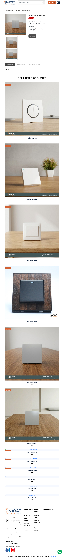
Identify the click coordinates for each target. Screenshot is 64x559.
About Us (26, 513)
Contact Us (37, 530)
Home (7, 11)
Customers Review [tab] (34, 64)
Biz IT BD (53, 556)
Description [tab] (10, 64)
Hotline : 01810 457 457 (11, 544)
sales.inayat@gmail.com (12, 547)
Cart (35, 525)
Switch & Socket (15, 11)
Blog (35, 528)
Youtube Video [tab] (21, 64)
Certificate (27, 516)
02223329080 (9, 541)
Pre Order (32, 36)
